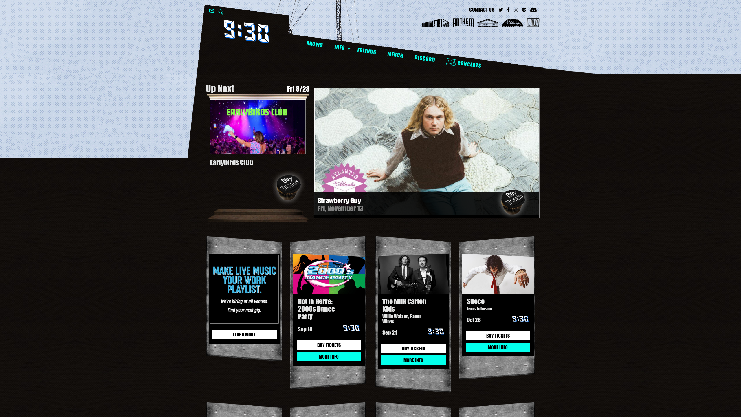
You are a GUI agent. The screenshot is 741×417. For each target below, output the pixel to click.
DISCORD (424, 58)
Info (339, 47)
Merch (395, 54)
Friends (366, 51)
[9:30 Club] (246, 31)
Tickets (513, 202)
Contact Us (481, 9)
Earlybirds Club (231, 162)
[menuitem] (314, 44)
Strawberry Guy (339, 200)
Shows (314, 44)
